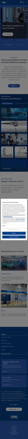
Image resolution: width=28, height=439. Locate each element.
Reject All (14, 233)
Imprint (3, 225)
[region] (14, 219)
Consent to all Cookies (14, 236)
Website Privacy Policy (8, 216)
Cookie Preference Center (14, 229)
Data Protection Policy (20, 219)
